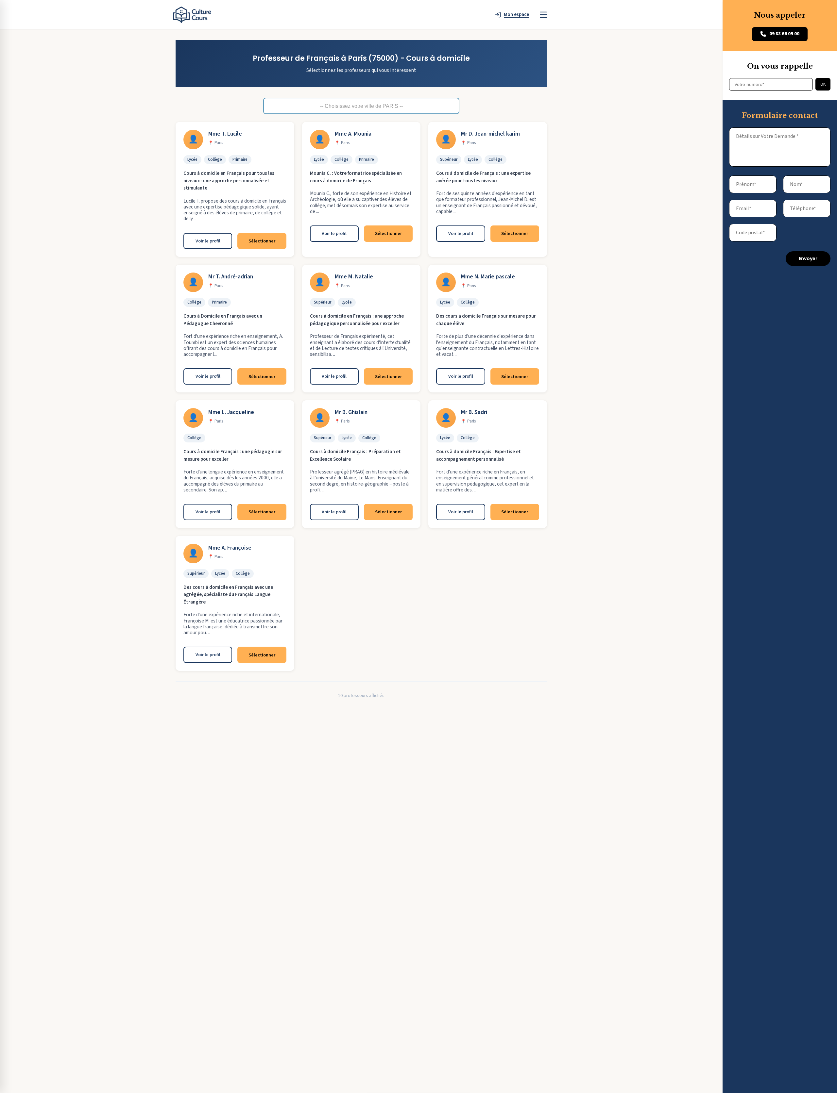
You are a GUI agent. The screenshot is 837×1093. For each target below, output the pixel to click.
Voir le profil (208, 241)
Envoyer (808, 258)
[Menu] (543, 14)
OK (823, 84)
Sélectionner (261, 241)
